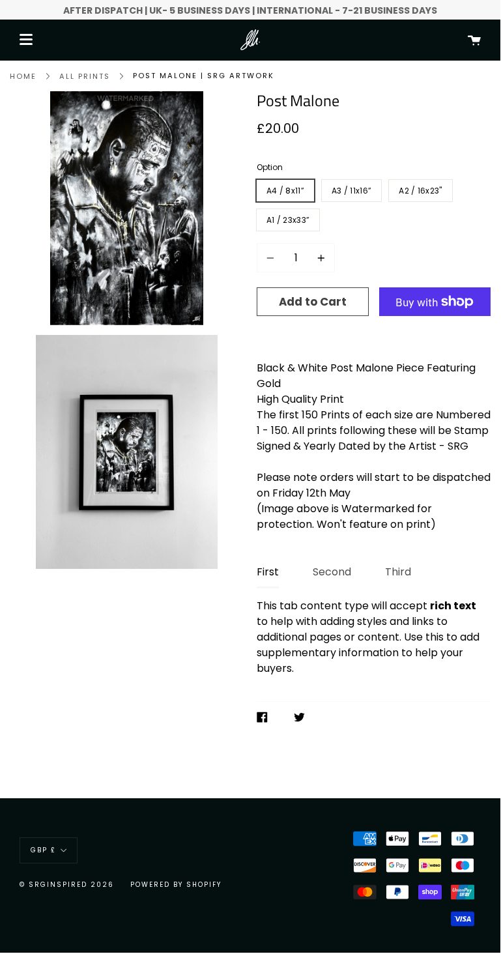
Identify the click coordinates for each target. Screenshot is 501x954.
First (268, 571)
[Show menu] (26, 40)
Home (23, 76)
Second (332, 571)
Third (398, 571)
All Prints (84, 76)
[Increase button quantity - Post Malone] (319, 257)
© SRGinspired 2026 (67, 884)
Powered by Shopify (176, 884)
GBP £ (43, 850)
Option (270, 167)
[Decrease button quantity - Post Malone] (272, 257)
